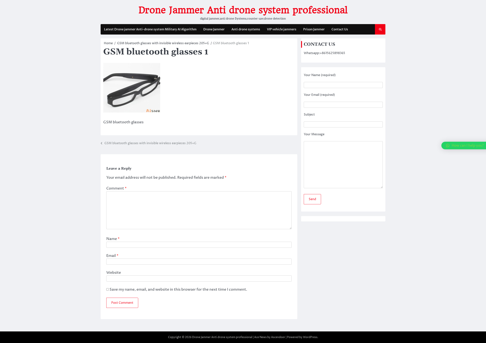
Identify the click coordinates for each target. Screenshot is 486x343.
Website (113, 272)
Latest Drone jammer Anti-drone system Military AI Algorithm (150, 29)
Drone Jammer (214, 29)
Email (112, 255)
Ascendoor (278, 337)
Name (113, 238)
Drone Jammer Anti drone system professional (243, 10)
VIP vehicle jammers (281, 29)
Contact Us (339, 29)
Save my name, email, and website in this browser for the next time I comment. (178, 289)
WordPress (310, 337)
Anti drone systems (245, 29)
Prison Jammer (314, 29)
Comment (116, 188)
